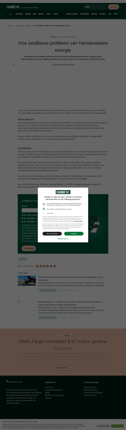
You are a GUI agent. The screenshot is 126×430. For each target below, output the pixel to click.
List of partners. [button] (78, 221)
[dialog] (63, 215)
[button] (63, 213)
